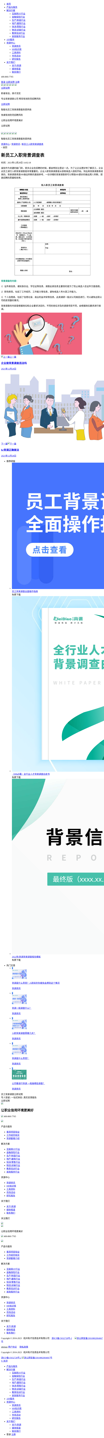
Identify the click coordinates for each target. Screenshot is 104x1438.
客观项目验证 (13, 1132)
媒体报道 (16, 69)
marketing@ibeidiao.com (14, 1121)
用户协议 (12, 1347)
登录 (3, 82)
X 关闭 (4, 1361)
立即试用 (10, 82)
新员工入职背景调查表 (32, 144)
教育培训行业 (18, 33)
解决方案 (10, 10)
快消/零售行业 (18, 27)
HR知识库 (17, 49)
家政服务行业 (18, 36)
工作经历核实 (13, 1135)
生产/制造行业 (18, 20)
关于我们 (10, 62)
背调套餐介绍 (13, 1138)
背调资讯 (16, 46)
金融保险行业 (18, 17)
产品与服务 (11, 7)
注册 (17, 82)
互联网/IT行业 (18, 14)
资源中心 (10, 43)
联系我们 (16, 72)
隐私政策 (24, 1347)
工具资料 (16, 52)
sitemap (4, 1347)
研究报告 (16, 59)
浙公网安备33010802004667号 (38, 1358)
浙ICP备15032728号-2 (62, 1338)
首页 (8, 4)
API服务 (10, 39)
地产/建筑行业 (18, 23)
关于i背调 (16, 65)
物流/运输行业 (18, 30)
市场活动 (16, 56)
